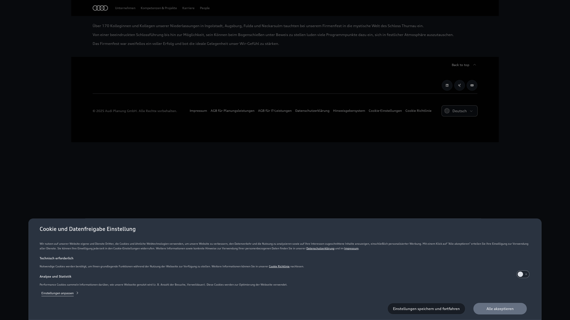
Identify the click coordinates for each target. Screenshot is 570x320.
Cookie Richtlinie (279, 266)
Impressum (351, 248)
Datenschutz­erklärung (320, 248)
